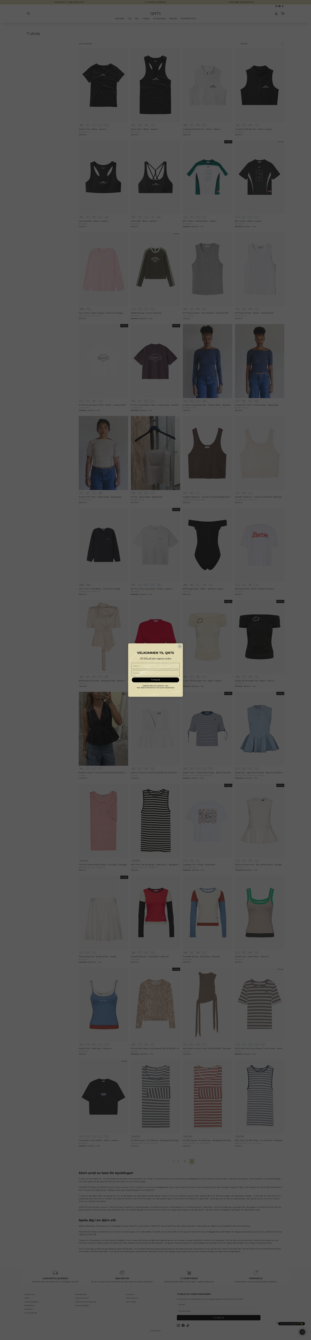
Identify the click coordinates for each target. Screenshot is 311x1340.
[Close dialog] (180, 646)
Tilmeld (155, 680)
